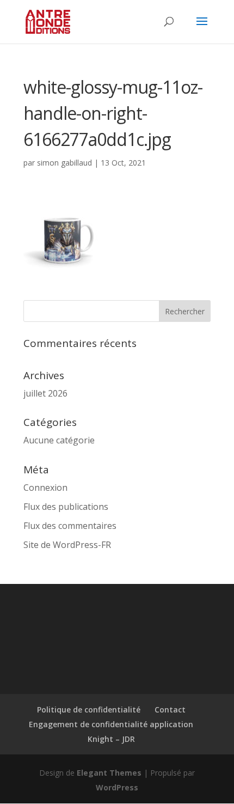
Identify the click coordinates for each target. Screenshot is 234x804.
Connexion (45, 488)
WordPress (117, 787)
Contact (170, 709)
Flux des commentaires (69, 526)
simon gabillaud (64, 162)
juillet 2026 (45, 393)
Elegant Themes (109, 773)
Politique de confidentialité (88, 709)
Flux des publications (65, 507)
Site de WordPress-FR (67, 545)
